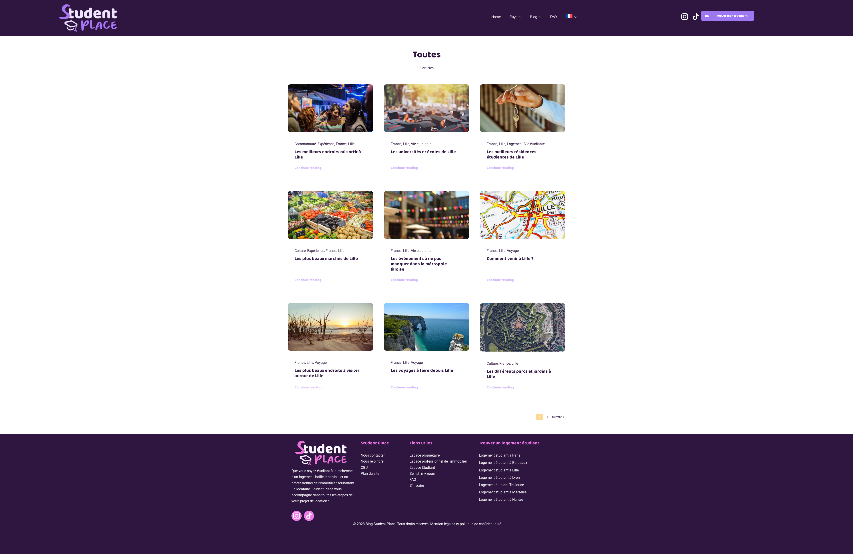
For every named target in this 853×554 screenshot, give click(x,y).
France (341, 144)
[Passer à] (571, 17)
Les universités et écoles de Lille (423, 151)
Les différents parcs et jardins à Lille (519, 374)
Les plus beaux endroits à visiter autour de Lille (327, 373)
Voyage (513, 251)
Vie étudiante (421, 144)
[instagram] (684, 16)
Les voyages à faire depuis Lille (422, 370)
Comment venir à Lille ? (510, 258)
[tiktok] (695, 16)
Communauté (305, 144)
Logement (515, 144)
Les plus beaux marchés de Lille (326, 258)
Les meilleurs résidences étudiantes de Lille (511, 154)
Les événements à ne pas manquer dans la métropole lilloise (419, 264)
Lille (351, 144)
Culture (300, 251)
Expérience (325, 144)
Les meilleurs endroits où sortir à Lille (328, 154)
